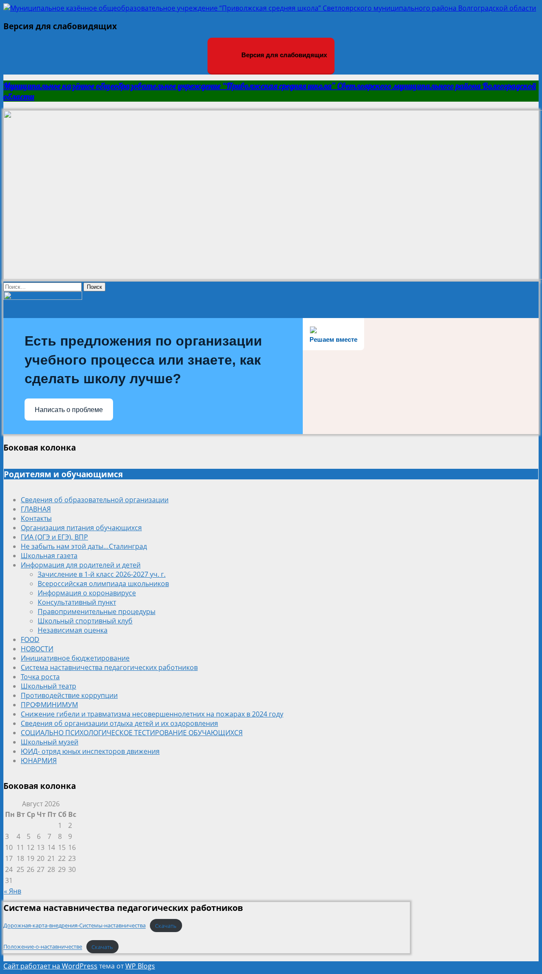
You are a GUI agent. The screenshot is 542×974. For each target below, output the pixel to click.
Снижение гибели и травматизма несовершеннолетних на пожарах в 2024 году (152, 714)
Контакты (36, 518)
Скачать (166, 926)
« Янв (12, 891)
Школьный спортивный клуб (85, 620)
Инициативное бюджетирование (75, 658)
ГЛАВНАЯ (36, 509)
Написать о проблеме (69, 409)
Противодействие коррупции (69, 695)
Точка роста (40, 676)
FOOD (30, 639)
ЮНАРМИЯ (39, 760)
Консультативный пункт (77, 602)
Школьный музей (49, 742)
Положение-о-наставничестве (42, 947)
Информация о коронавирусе (87, 593)
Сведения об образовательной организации (95, 499)
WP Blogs (140, 966)
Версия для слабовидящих (283, 54)
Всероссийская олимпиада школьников (103, 583)
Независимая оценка (73, 630)
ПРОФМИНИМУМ (49, 704)
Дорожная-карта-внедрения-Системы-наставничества (74, 926)
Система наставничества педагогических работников (109, 667)
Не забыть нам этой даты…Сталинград (84, 546)
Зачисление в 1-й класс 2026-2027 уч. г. (102, 574)
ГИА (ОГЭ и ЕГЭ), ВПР (54, 537)
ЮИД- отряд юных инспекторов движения (90, 751)
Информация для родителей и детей (81, 565)
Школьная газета (49, 555)
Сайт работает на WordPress (50, 966)
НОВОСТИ (37, 648)
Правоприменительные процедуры (96, 611)
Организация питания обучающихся (81, 527)
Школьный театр (48, 686)
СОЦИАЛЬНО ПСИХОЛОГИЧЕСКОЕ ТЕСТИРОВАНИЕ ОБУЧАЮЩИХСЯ (132, 732)
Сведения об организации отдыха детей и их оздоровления (119, 723)
